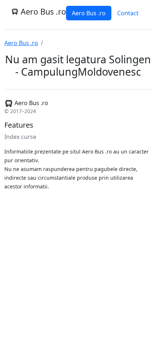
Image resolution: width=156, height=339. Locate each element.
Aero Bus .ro (89, 13)
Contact (128, 13)
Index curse (20, 137)
